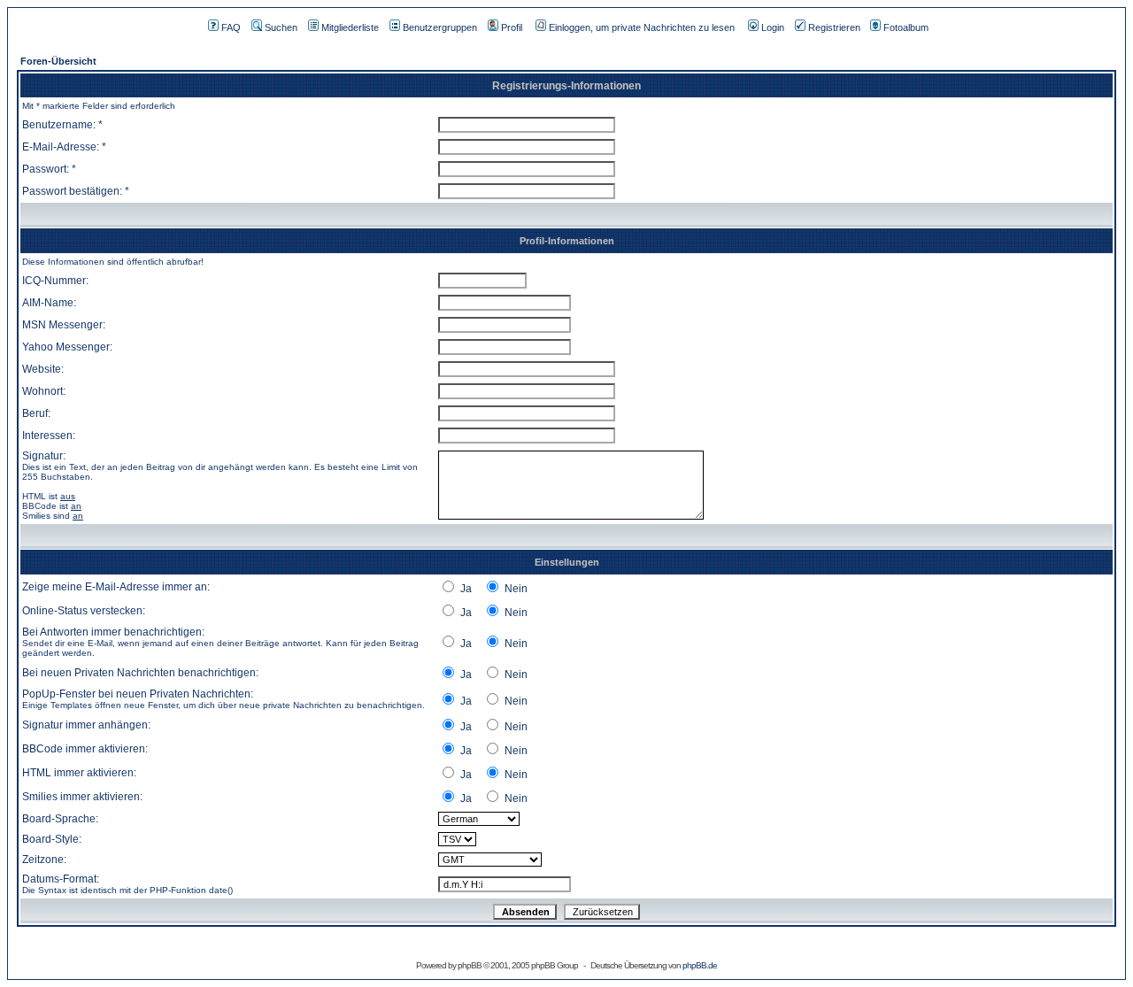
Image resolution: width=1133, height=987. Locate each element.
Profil (511, 27)
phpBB (470, 965)
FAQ (231, 27)
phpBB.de (699, 965)
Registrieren (834, 27)
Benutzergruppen (440, 27)
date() (221, 890)
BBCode (39, 506)
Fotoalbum (906, 27)
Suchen (281, 27)
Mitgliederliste (350, 27)
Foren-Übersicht (58, 61)
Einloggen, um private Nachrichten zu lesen (642, 27)
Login (772, 27)
